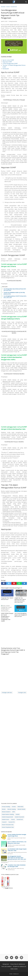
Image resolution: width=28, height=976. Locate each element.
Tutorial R (4, 822)
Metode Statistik (21, 809)
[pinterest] (14, 583)
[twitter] (8, 583)
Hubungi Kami (6, 964)
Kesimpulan (6, 68)
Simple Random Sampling (8, 814)
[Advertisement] (14, 410)
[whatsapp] (19, 583)
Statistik (17, 814)
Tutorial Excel (20, 819)
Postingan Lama (22, 692)
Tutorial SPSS (11, 822)
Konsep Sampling (6, 806)
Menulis (4, 809)
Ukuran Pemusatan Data (7, 824)
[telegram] (24, 583)
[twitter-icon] (11, 957)
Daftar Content (14, 969)
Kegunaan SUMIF (7, 62)
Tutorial (13, 819)
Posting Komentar (13, 21)
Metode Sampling (11, 809)
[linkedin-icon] (21, 957)
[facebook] (3, 583)
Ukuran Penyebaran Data (8, 827)
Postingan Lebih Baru (7, 692)
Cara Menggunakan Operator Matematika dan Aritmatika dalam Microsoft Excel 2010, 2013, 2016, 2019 (17, 858)
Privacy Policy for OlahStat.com (17, 964)
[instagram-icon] (16, 957)
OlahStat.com (16, 973)
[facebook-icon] (6, 957)
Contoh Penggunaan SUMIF (10, 63)
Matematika (20, 806)
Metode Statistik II (6, 811)
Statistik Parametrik (19, 817)
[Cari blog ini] (26, 2)
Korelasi (14, 806)
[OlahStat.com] (14, 2)
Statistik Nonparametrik (7, 817)
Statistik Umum (5, 819)
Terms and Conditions (6, 966)
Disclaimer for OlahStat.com (19, 966)
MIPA (13, 811)
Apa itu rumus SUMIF (8, 60)
